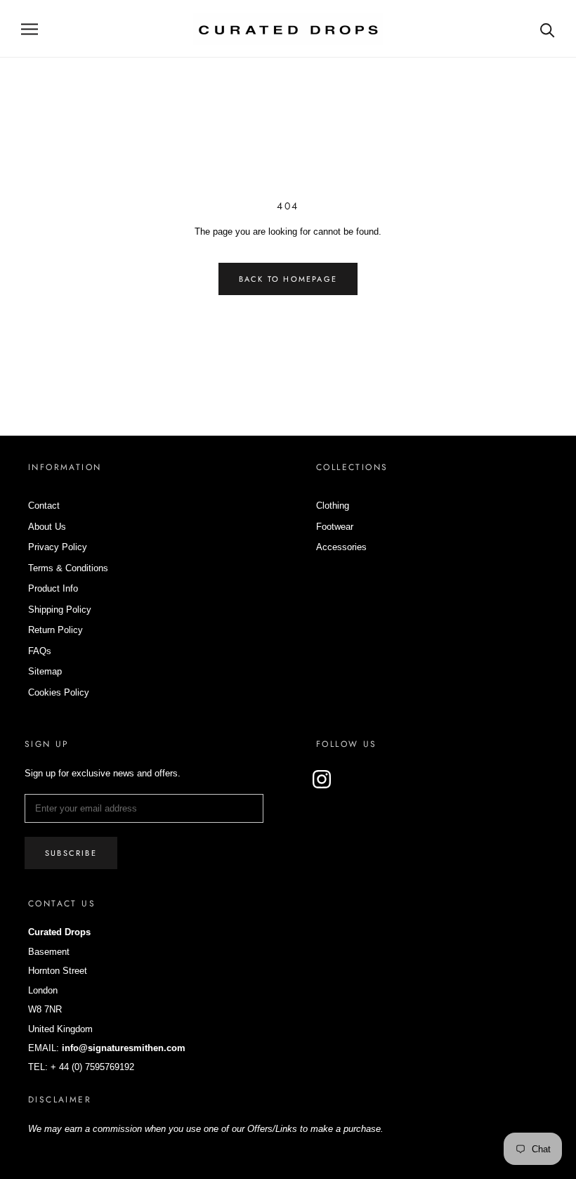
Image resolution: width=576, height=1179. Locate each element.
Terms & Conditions (68, 568)
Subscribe (71, 853)
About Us (47, 526)
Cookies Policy (58, 692)
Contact (44, 505)
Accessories (341, 547)
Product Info (53, 588)
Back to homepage (288, 279)
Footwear (334, 526)
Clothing (332, 505)
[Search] (547, 29)
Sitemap (45, 671)
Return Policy (55, 630)
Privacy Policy (57, 547)
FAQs (39, 651)
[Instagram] (322, 779)
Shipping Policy (59, 609)
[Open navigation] (29, 29)
